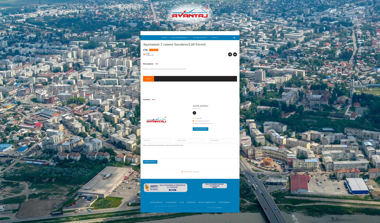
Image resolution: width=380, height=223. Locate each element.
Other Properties (200, 129)
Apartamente (156, 202)
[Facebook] (194, 113)
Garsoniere (171, 202)
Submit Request (150, 162)
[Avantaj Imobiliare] (156, 120)
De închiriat (224, 202)
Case (181, 202)
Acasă (164, 37)
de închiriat (217, 90)
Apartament (217, 86)
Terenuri (191, 202)
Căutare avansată (200, 37)
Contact (214, 37)
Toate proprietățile (179, 37)
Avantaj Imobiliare (200, 106)
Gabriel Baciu (218, 207)
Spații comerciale (207, 202)
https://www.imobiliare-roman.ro (203, 123)
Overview (148, 78)
